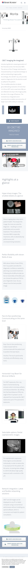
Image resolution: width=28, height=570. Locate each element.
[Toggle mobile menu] (25, 3)
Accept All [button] (12, 566)
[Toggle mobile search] (21, 3)
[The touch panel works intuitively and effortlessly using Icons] (14, 107)
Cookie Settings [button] (5, 566)
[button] (3, 110)
